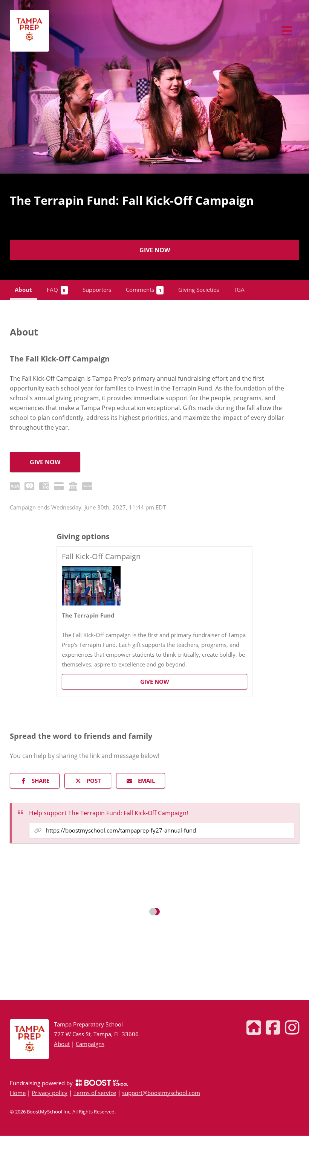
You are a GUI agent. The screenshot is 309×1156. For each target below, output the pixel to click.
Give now (154, 250)
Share (40, 780)
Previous (4, 87)
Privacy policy (49, 1093)
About (62, 1044)
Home (18, 1093)
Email (146, 780)
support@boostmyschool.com (161, 1093)
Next (305, 87)
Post (94, 780)
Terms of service (94, 1093)
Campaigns (90, 1044)
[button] (154, 621)
